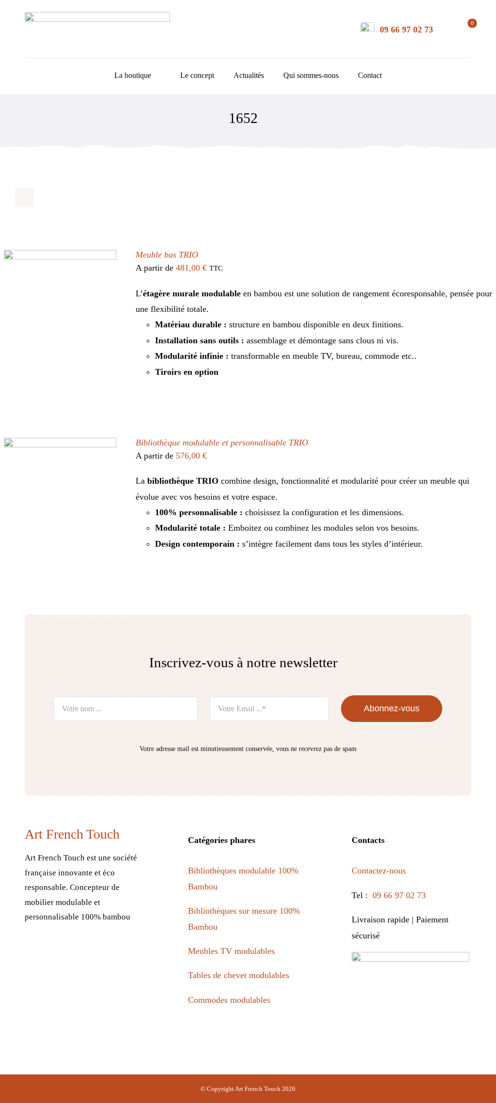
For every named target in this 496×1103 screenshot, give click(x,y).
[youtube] (95, 952)
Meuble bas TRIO (167, 255)
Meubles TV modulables (231, 951)
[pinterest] (74, 952)
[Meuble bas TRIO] (60, 257)
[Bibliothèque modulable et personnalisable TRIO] (60, 445)
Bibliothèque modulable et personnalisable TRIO (222, 442)
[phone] (136, 952)
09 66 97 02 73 (406, 29)
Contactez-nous (380, 870)
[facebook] (32, 952)
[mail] (116, 952)
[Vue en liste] (43, 197)
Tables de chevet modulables (238, 975)
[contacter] (367, 26)
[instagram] (53, 952)
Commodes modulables (229, 1000)
